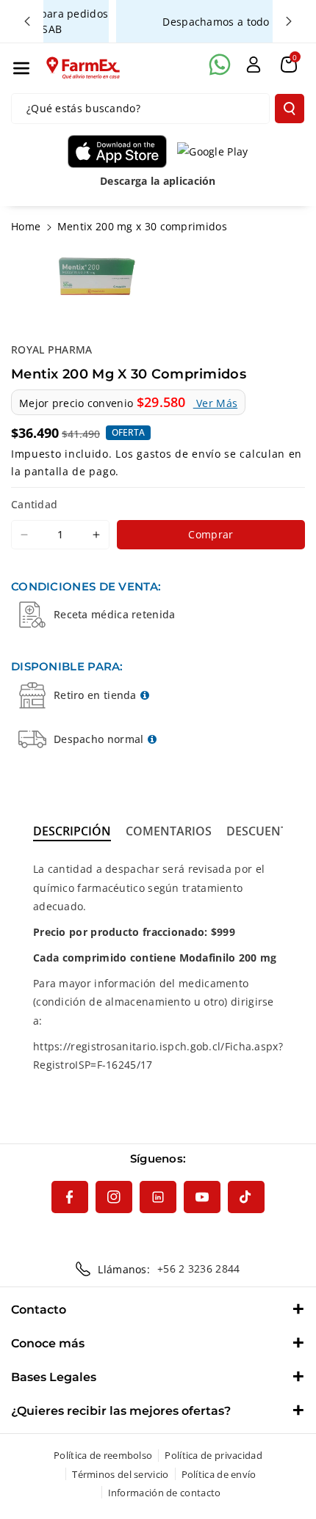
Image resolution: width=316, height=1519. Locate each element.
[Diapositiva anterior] (27, 21)
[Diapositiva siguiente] (289, 21)
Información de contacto (164, 1492)
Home (25, 226)
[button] (21, 68)
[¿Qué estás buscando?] (289, 108)
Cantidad (34, 504)
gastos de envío (179, 454)
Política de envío (219, 1474)
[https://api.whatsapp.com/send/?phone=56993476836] (220, 64)
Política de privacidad (213, 1455)
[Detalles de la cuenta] (253, 64)
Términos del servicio (120, 1474)
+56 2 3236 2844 (198, 1268)
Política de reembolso (103, 1455)
